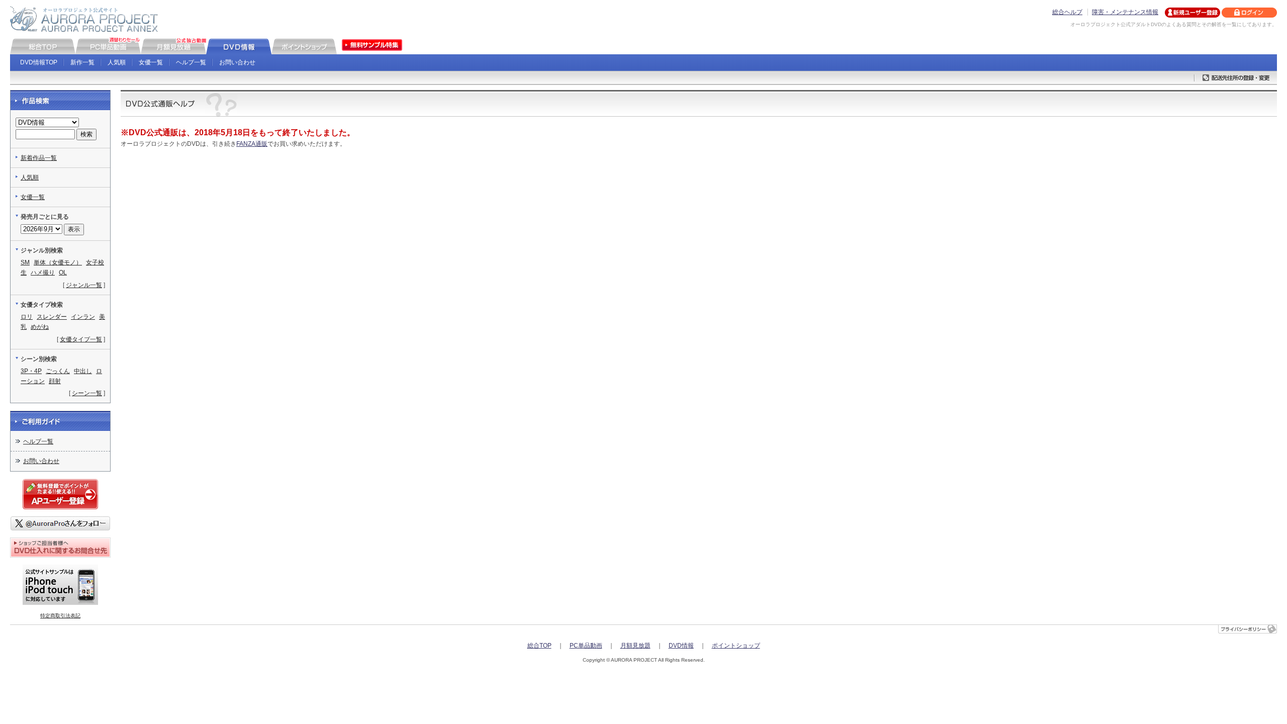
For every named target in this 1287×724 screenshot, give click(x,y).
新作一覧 (82, 62)
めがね (40, 326)
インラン (83, 316)
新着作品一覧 (39, 157)
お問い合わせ (237, 62)
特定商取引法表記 (60, 615)
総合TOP (539, 645)
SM (25, 262)
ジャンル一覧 (84, 285)
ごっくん (58, 371)
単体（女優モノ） (58, 262)
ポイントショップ (736, 645)
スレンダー (52, 316)
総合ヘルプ (1067, 12)
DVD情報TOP (38, 62)
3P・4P (31, 371)
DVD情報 (681, 645)
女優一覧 (151, 62)
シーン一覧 (87, 393)
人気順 (117, 62)
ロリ (27, 316)
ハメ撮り (43, 272)
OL (63, 272)
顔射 (55, 381)
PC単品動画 (586, 645)
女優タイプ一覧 (81, 339)
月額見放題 (635, 645)
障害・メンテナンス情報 (1125, 12)
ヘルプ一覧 (191, 62)
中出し (83, 371)
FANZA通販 (251, 143)
